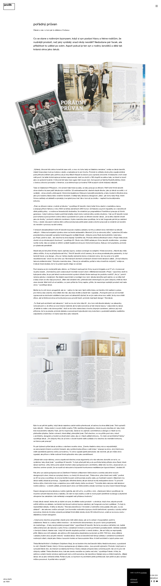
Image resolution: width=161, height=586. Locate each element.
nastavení (134, 582)
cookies (143, 572)
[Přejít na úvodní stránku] (9, 6)
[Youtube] (157, 581)
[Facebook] (151, 581)
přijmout (133, 579)
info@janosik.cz (152, 578)
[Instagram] (154, 581)
